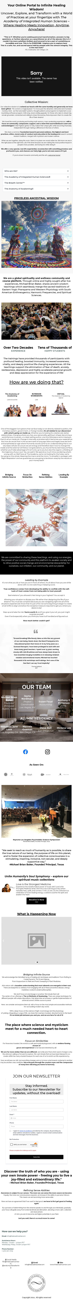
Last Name (13, 1106)
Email (12, 1114)
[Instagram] (47, 752)
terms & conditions (26, 1131)
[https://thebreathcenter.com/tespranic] (36, 410)
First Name (13, 1098)
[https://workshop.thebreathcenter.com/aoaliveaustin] (12, 410)
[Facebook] (25, 752)
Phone (12, 1123)
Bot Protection (14, 1139)
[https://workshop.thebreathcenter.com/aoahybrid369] (61, 408)
